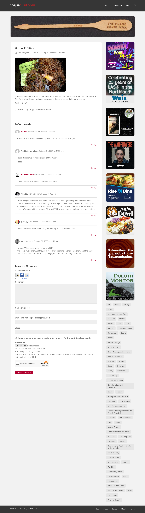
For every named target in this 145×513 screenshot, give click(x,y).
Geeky (110, 392)
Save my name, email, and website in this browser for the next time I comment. (54, 338)
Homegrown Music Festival (118, 396)
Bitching (121, 361)
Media (117, 422)
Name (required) (22, 308)
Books (110, 366)
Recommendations (125, 328)
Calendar (105, 509)
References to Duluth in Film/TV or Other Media (119, 447)
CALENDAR (117, 5)
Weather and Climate (115, 490)
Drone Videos (122, 371)
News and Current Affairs (117, 314)
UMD (125, 476)
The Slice (111, 467)
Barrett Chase (27, 174)
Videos (110, 338)
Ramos (24, 131)
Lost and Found (125, 417)
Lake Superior (125, 401)
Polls (119, 323)
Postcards (111, 441)
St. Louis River (113, 462)
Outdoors (111, 319)
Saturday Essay (113, 453)
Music (110, 309)
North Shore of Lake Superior (118, 432)
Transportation (113, 476)
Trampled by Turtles (115, 472)
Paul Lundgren (23, 53)
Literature (111, 417)
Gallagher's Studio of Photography (115, 386)
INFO (128, 5)
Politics (20, 110)
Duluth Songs (113, 375)
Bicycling (111, 361)
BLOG (106, 5)
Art (109, 305)
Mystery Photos (113, 427)
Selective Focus (113, 457)
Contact (114, 509)
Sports (123, 333)
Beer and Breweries (115, 357)
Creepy (31, 110)
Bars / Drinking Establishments (119, 352)
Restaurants (112, 333)
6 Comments (52, 53)
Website (19, 328)
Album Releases (113, 347)
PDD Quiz (111, 436)
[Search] (133, 5)
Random (111, 328)
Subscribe (124, 509)
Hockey (119, 392)
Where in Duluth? (114, 500)
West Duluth (112, 495)
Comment (19, 282)
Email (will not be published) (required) (32, 318)
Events (116, 305)
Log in (133, 509)
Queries (122, 441)
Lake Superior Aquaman (116, 406)
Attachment (20, 342)
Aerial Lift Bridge (114, 342)
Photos (122, 319)
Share (63, 53)
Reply (93, 144)
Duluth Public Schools (43, 110)
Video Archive (113, 481)
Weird (130, 490)
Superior (126, 462)
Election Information (115, 380)
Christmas (120, 366)
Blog (97, 509)
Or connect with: (22, 270)
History (126, 305)
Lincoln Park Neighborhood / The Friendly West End (120, 412)
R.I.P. (127, 323)
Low (109, 422)
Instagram (111, 401)
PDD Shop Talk (125, 436)
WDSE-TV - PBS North (116, 486)
